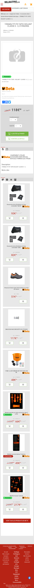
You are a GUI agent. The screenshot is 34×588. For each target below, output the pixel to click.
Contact (27, 554)
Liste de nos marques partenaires (6, 562)
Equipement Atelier (14, 14)
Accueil (6, 552)
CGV (16, 547)
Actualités (6, 558)
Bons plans (27, 552)
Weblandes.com (23, 587)
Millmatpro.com (4, 14)
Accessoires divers (25, 14)
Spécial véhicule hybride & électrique (9, 16)
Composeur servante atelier (9, 546)
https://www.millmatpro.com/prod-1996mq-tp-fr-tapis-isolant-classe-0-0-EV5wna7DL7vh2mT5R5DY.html (17, 97)
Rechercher (22, 546)
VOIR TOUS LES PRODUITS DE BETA (17, 521)
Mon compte (5, 554)
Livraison (21, 548)
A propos (6, 556)
